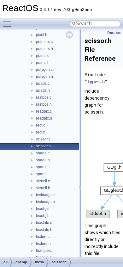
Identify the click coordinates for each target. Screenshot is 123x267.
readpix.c (44, 111)
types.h (96, 81)
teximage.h (45, 202)
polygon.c (44, 69)
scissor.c (43, 139)
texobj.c (42, 209)
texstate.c (44, 222)
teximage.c (45, 195)
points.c (42, 55)
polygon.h (44, 76)
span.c (41, 167)
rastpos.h (44, 104)
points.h (43, 62)
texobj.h (43, 216)
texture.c (43, 236)
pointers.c (44, 42)
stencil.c (43, 181)
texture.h (43, 243)
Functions (114, 33)
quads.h (43, 90)
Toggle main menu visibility (8, 23)
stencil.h (43, 188)
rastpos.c (43, 97)
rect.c (40, 125)
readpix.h (44, 118)
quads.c (43, 83)
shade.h (43, 160)
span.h (42, 174)
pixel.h (41, 35)
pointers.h (44, 49)
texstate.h (44, 229)
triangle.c (44, 250)
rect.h (40, 132)
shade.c (43, 153)
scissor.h (43, 146)
